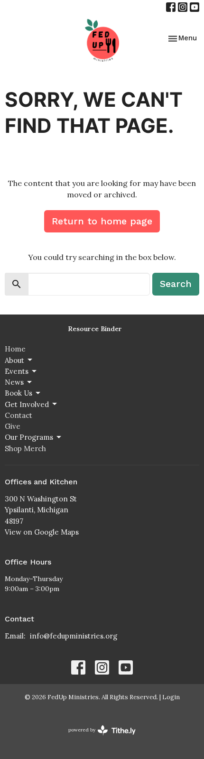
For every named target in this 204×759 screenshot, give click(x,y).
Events (16, 371)
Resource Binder (95, 328)
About (14, 360)
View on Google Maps (42, 532)
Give (12, 426)
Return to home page (102, 221)
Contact (18, 415)
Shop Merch (25, 448)
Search (176, 283)
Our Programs (29, 437)
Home (15, 348)
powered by (97, 738)
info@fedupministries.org (73, 635)
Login (171, 697)
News (14, 382)
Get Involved (27, 404)
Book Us (18, 393)
